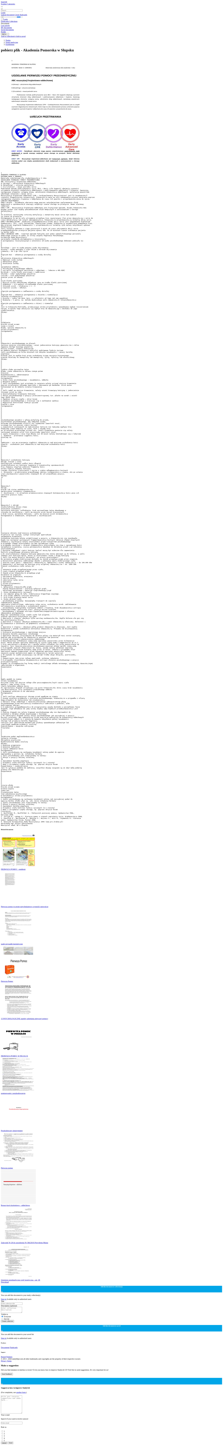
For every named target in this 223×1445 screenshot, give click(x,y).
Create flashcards (21, 15)
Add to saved (21, 36)
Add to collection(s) (8, 36)
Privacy (4, 1361)
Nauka (8, 40)
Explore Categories (8, 4)
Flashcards (5, 21)
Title (2, 1301)
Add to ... (5, 34)
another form (21, 1392)
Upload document (8, 15)
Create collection (7, 1321)
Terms (9, 1361)
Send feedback (7, 1374)
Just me (6, 1319)
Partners (9, 1357)
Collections (13, 21)
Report (3, 1357)
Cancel (4, 1443)
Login (3, 13)
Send (10, 1443)
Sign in (4, 1299)
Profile (3, 32)
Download (5, 1282)
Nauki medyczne (12, 42)
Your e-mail (5, 1415)
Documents (5, 1348)
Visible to (4, 1314)
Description (9, 1306)
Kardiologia (10, 44)
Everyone (7, 1317)
